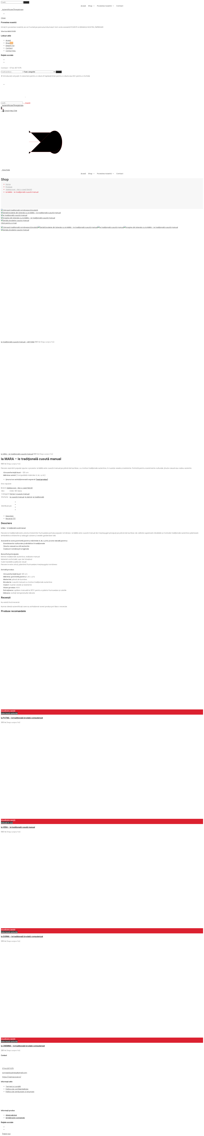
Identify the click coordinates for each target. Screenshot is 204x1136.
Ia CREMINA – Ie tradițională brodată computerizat (23, 1046)
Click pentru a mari (9, 223)
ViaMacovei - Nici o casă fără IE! (19, 488)
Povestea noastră (104, 6)
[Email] (17, 510)
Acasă (83, 6)
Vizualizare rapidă (8, 711)
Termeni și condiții (13, 1086)
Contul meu (11, 51)
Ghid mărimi (11, 1115)
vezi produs (42, 479)
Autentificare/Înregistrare (12, 9)
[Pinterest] (17, 507)
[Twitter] (17, 504)
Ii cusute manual (22, 494)
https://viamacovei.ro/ (11, 1077)
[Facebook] (17, 502)
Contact (119, 6)
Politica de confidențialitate (17, 1089)
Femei (12, 494)
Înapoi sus (6, 1134)
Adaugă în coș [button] (7, 823)
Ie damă (28, 497)
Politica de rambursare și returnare (20, 1092)
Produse (9, 187)
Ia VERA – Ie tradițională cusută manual (17, 454)
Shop (90, 6)
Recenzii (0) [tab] (11, 518)
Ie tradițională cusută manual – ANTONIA (17, 342)
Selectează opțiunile (9, 713)
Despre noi (10, 45)
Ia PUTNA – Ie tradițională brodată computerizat (22, 718)
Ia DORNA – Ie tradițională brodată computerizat (22, 936)
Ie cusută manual (17, 497)
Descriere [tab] (9, 516)
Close (3, 18)
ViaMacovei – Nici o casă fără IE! (19, 189)
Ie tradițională (38, 497)
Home (8, 184)
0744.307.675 (8, 1068)
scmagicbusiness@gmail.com (14, 1073)
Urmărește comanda (15, 1118)
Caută (26, 2)
